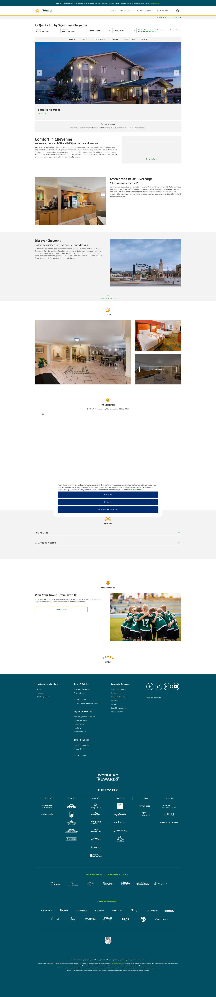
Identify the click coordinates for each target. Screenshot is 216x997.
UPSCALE (144, 798)
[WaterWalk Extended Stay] (47, 814)
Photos (84, 39)
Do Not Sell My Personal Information (88, 703)
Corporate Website (118, 689)
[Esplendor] (120, 814)
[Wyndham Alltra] (120, 839)
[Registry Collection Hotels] (169, 806)
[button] (50, 3)
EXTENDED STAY (47, 798)
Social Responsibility (119, 708)
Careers (114, 704)
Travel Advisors (80, 732)
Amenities (114, 39)
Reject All (108, 502)
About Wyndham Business (84, 717)
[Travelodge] (71, 839)
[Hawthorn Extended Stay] (47, 806)
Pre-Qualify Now (155, 3)
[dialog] (108, 498)
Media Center (116, 693)
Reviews (144, 39)
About (39, 689)
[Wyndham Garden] (96, 823)
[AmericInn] (96, 831)
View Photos (158, 369)
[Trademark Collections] (144, 814)
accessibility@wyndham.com (117, 963)
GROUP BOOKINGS (129, 39)
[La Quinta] (96, 806)
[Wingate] (96, 814)
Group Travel (79, 724)
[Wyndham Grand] (169, 823)
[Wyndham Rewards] (108, 777)
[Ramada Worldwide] (96, 847)
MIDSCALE (96, 798)
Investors (114, 700)
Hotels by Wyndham (108, 790)
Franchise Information (120, 697)
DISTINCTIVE (169, 798)
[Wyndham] (144, 806)
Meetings (77, 728)
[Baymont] (96, 839)
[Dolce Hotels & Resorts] (169, 814)
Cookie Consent (80, 699)
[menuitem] (113, 10)
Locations (40, 693)
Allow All (108, 494)
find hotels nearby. (150, 31)
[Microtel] (71, 823)
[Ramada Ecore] (96, 856)
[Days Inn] (71, 806)
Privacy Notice (80, 693)
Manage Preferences (108, 509)
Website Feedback (153, 697)
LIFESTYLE (120, 798)
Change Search (162, 17)
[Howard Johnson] (71, 831)
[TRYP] (120, 806)
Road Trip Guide (43, 697)
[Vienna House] (120, 831)
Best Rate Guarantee (82, 689)
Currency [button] (176, 17)
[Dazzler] (120, 823)
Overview (72, 39)
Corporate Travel (80, 720)
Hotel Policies (151, 159)
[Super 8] (71, 814)
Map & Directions (99, 39)
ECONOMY (72, 798)
